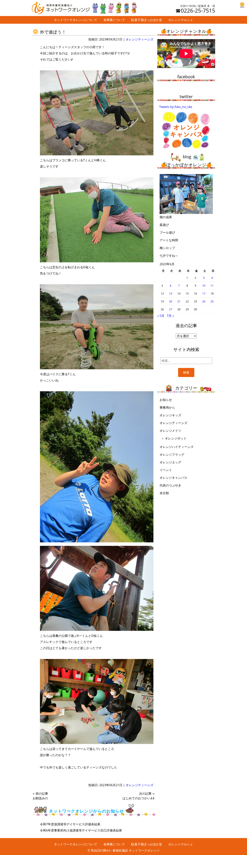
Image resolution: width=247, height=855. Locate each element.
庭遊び (164, 225)
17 (203, 293)
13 (170, 293)
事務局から (167, 407)
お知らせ (166, 400)
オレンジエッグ (170, 462)
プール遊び (167, 232)
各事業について (114, 20)
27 (170, 309)
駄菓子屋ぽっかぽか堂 (146, 20)
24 (203, 301)
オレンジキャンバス (173, 477)
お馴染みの (40, 795)
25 (212, 301)
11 (212, 285)
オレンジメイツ (170, 430)
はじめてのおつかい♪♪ (139, 795)
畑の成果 (166, 217)
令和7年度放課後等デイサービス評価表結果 (70, 824)
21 (178, 301)
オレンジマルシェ (180, 20)
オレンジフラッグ (172, 454)
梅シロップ (167, 248)
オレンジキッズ (170, 415)
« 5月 (160, 316)
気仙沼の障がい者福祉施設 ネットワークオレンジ (125, 850)
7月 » (170, 316)
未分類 (164, 493)
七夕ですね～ (169, 255)
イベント (166, 470)
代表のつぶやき (170, 485)
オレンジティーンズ (139, 39)
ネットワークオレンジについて (75, 20)
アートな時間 (169, 240)
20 (170, 301)
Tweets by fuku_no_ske (175, 107)
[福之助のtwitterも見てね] (114, 7)
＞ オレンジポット (174, 438)
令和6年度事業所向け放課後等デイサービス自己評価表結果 (81, 830)
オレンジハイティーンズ (177, 447)
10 (203, 285)
